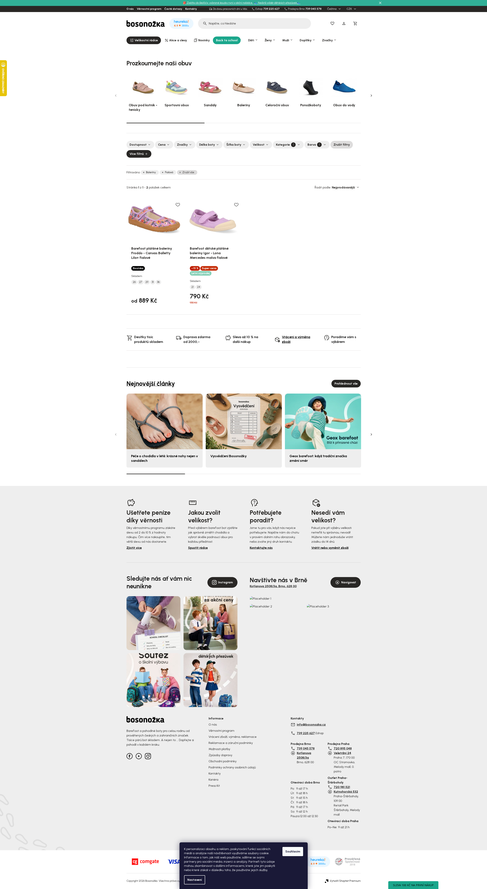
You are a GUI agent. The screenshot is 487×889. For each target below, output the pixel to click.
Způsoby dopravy (220, 755)
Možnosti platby (219, 749)
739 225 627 (271, 9)
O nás (130, 9)
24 (198, 287)
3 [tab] (322, 122)
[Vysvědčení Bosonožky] (244, 421)
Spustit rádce (198, 548)
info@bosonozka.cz (311, 724)
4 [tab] (331, 473)
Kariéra (213, 779)
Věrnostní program (149, 9)
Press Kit (214, 786)
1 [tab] (165, 122)
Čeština (332, 9)
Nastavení (194, 880)
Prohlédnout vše (346, 383)
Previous (116, 95)
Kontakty (191, 9)
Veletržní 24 (342, 753)
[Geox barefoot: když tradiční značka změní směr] (323, 421)
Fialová (169, 172)
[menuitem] (143, 40)
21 (192, 287)
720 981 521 (342, 787)
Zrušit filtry (342, 144)
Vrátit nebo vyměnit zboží (330, 548)
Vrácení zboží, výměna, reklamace (233, 737)
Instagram (225, 582)
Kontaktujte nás (261, 548)
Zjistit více (134, 548)
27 (140, 282)
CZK (349, 9)
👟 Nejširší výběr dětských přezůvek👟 (277, 2)
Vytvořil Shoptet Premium (345, 881)
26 (134, 282)
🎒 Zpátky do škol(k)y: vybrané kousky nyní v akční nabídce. (218, 2)
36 (158, 282)
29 (146, 282)
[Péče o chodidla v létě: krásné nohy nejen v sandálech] (164, 421)
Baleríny (151, 172)
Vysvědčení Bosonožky (228, 456)
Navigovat (348, 582)
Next (371, 95)
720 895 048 (343, 748)
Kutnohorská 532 (346, 791)
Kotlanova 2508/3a (304, 755)
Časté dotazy (173, 9)
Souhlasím (292, 851)
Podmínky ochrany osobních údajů (232, 767)
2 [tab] (244, 122)
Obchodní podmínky (223, 761)
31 (153, 282)
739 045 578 (313, 9)
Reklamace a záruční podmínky (231, 743)
